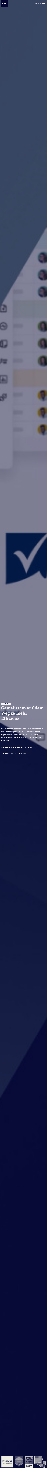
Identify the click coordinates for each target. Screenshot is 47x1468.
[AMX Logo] (4, 3)
